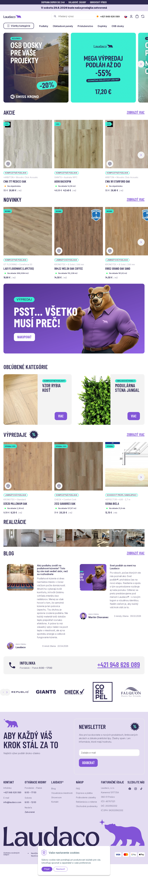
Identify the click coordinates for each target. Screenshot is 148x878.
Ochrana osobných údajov (11, 854)
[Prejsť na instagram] (135, 788)
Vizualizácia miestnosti (62, 793)
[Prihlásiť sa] (131, 16)
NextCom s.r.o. (37, 856)
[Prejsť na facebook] (129, 788)
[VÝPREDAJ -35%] (78, 466)
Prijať (47, 869)
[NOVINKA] (27, 230)
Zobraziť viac (136, 112)
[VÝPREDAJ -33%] (27, 466)
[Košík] (137, 16)
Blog (53, 789)
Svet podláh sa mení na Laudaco (123, 567)
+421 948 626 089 (110, 16)
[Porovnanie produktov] (143, 16)
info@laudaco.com (12, 802)
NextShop (35, 853)
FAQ (78, 789)
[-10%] (27, 143)
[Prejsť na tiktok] (141, 788)
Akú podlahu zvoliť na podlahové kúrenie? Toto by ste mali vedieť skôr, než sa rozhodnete (52, 570)
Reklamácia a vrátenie (86, 802)
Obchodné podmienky (87, 806)
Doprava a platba (84, 793)
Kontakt (54, 802)
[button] (141, 64)
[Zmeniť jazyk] (125, 16)
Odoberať (88, 763)
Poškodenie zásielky (86, 798)
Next (6, 692)
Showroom (56, 798)
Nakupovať (24, 337)
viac (61, 416)
